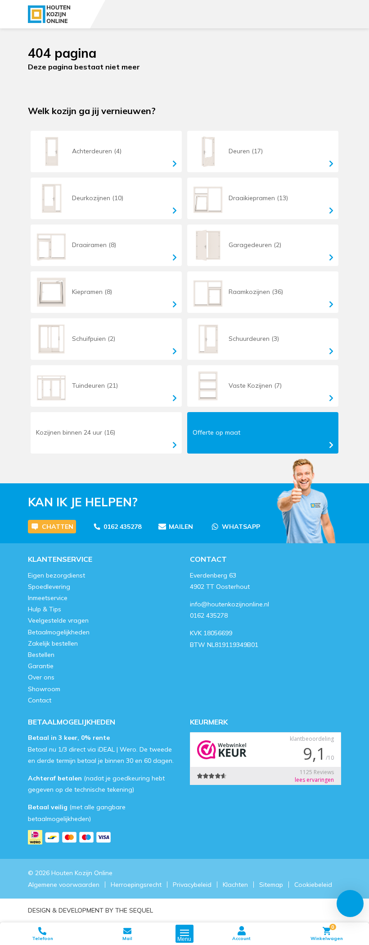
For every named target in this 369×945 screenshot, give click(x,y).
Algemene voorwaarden (63, 884)
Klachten (235, 884)
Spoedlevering (49, 587)
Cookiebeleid (313, 884)
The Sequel (134, 910)
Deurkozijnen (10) (97, 198)
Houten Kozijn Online (81, 873)
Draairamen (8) (94, 245)
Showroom (44, 689)
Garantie (41, 666)
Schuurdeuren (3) (254, 339)
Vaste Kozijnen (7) (255, 385)
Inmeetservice (48, 598)
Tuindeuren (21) (95, 385)
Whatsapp (241, 527)
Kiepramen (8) (92, 292)
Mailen (181, 527)
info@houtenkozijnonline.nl (229, 604)
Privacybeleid (192, 884)
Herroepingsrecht (136, 884)
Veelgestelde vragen (58, 620)
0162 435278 (122, 527)
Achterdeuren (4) (97, 151)
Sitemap (271, 884)
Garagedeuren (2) (255, 245)
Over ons (41, 677)
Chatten (57, 527)
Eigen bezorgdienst (56, 575)
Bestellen (41, 655)
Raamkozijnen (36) (256, 292)
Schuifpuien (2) (93, 339)
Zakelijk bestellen (53, 643)
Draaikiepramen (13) (258, 198)
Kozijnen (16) (75, 432)
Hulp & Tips (44, 609)
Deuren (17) (246, 151)
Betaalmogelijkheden (59, 632)
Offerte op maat (216, 432)
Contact (39, 700)
